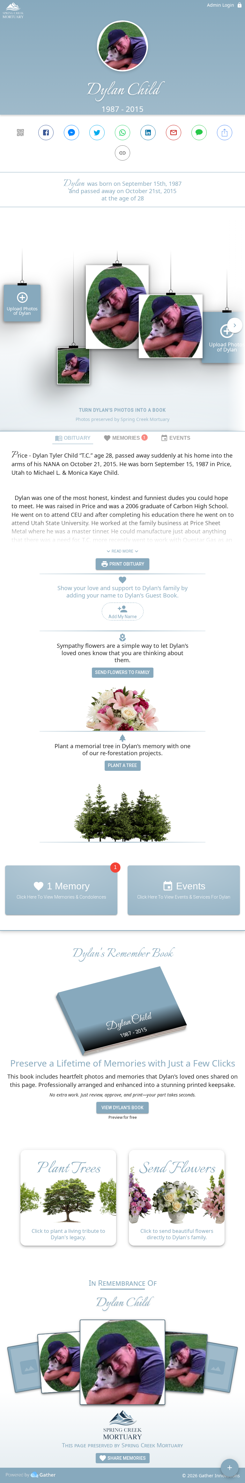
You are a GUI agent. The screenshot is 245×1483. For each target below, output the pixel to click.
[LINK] (122, 153)
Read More (122, 551)
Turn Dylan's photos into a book (122, 410)
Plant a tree (122, 765)
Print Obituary (126, 564)
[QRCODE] (20, 132)
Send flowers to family (122, 672)
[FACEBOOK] (46, 132)
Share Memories (126, 1458)
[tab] (72, 437)
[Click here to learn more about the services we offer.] (122, 1425)
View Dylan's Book (122, 1107)
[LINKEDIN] (148, 132)
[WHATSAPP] (122, 132)
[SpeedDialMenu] (230, 1468)
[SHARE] (224, 132)
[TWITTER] (97, 132)
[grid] (122, 330)
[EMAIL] (173, 132)
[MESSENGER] (71, 132)
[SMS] (199, 132)
